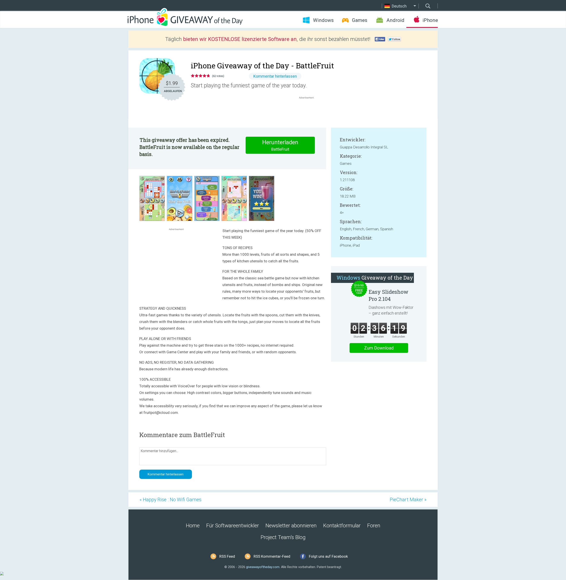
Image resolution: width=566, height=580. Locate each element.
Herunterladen (280, 145)
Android (395, 20)
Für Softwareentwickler (232, 525)
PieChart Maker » (408, 499)
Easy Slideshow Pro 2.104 (388, 295)
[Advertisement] (308, 110)
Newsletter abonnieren (291, 525)
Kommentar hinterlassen (275, 76)
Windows (323, 20)
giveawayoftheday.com (262, 567)
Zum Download (379, 348)
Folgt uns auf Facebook (328, 556)
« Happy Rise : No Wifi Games (170, 499)
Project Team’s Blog (283, 537)
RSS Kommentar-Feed (272, 556)
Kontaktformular (342, 525)
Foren (373, 525)
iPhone (430, 20)
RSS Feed (227, 556)
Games (359, 20)
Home (193, 525)
